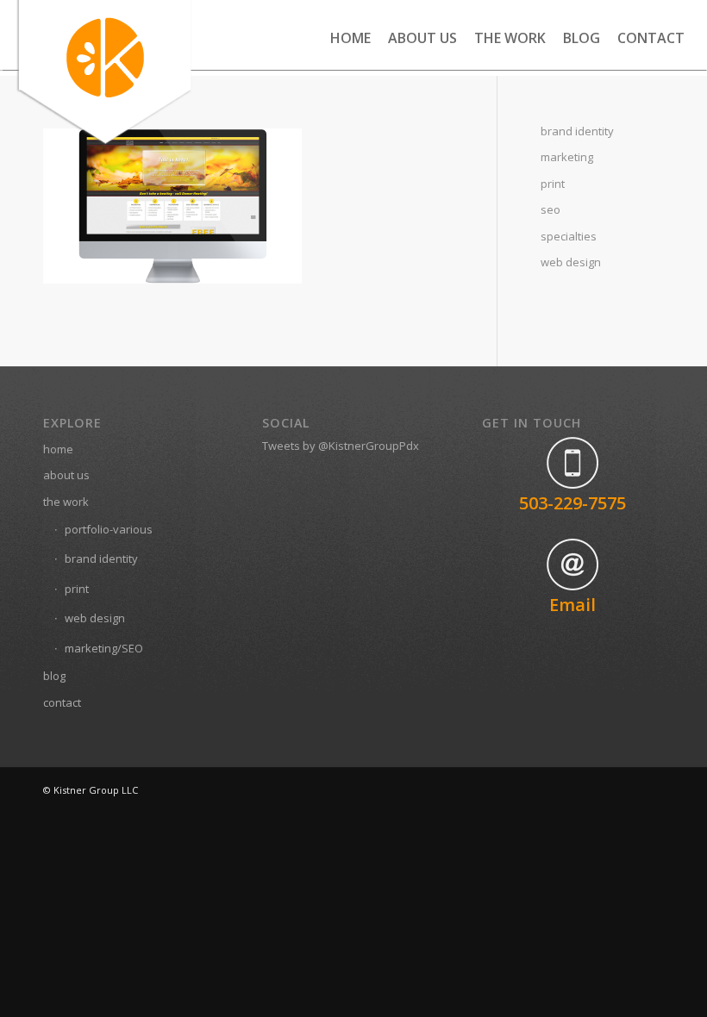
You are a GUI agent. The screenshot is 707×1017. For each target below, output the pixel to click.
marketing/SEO (104, 648)
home (58, 449)
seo (550, 209)
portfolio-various (109, 529)
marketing (567, 157)
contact (62, 702)
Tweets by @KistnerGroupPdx (340, 445)
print (553, 183)
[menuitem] (350, 38)
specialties (569, 236)
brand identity (577, 131)
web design (571, 262)
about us (66, 475)
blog (54, 675)
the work (66, 501)
